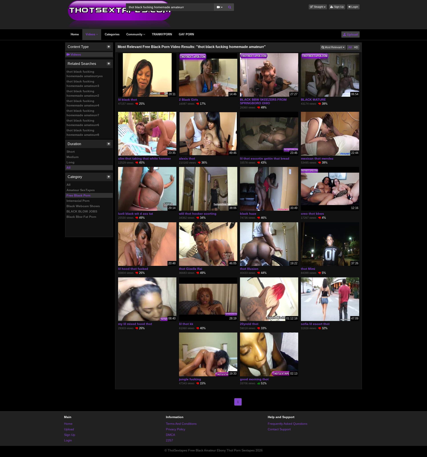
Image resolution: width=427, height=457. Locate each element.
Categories (112, 34)
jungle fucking (190, 379)
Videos (91, 34)
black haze (248, 213)
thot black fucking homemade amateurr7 (82, 113)
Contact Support (279, 429)
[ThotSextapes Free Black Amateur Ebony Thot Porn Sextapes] (119, 14)
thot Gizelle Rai (190, 269)
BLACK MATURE (313, 99)
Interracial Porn (78, 200)
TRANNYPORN (162, 34)
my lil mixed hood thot (135, 324)
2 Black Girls (188, 99)
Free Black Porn (78, 195)
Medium (72, 157)
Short (70, 151)
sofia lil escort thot (315, 324)
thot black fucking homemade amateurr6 (82, 123)
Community (134, 34)
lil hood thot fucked (133, 269)
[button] (318, 6)
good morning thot (254, 379)
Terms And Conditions (181, 423)
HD (356, 47)
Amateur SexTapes (80, 190)
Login (354, 6)
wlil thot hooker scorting (197, 213)
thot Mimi (308, 269)
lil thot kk (186, 324)
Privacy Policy (175, 429)
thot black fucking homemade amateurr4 (82, 103)
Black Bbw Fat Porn (81, 216)
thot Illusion (249, 269)
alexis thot (187, 158)
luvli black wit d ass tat (135, 213)
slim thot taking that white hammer (144, 158)
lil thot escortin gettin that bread (264, 158)
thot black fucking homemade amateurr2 (82, 93)
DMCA (170, 435)
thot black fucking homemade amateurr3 (82, 84)
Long (70, 162)
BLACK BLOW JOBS (81, 211)
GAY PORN (186, 34)
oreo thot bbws (312, 213)
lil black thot (127, 99)
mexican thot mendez (317, 158)
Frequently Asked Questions (287, 423)
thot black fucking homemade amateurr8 (82, 132)
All (68, 167)
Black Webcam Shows (83, 206)
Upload (352, 34)
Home (75, 34)
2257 (169, 440)
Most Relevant (335, 47)
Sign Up (338, 6)
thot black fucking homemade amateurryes (84, 74)
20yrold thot (249, 324)
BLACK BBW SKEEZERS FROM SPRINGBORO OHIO (263, 101)
